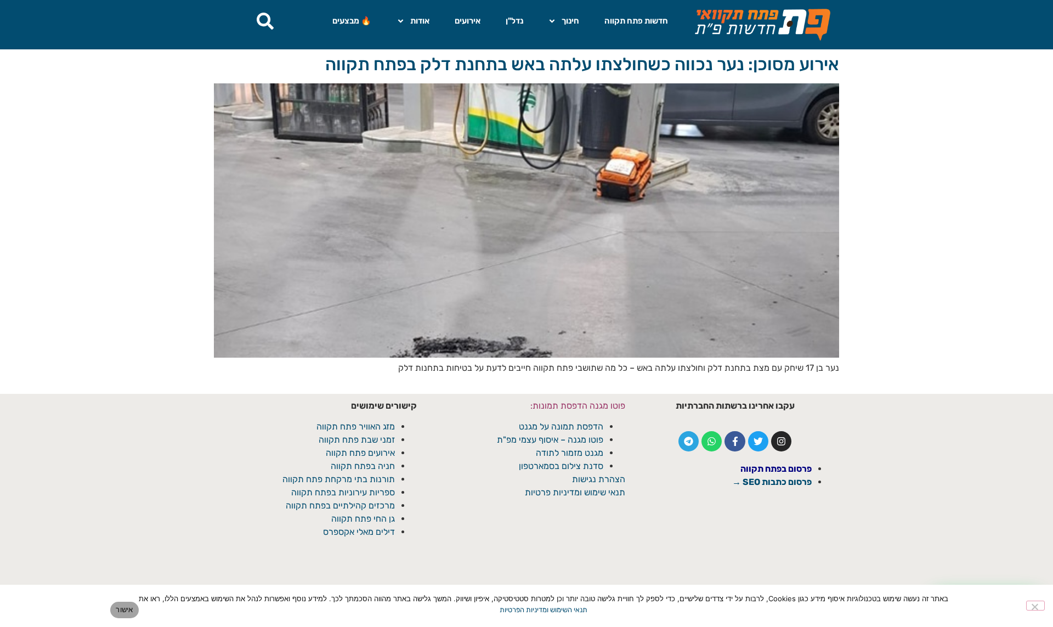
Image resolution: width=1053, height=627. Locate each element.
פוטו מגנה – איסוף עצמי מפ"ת (550, 439)
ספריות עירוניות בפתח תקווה (343, 492)
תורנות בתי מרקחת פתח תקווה (338, 479)
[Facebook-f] (734, 441)
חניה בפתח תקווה (363, 466)
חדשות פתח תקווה (636, 21)
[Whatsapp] (711, 441)
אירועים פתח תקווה (360, 453)
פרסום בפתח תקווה (776, 469)
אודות (419, 21)
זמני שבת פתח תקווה (357, 439)
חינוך (570, 21)
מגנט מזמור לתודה (568, 453)
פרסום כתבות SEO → (772, 482)
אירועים (467, 21)
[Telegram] (688, 441)
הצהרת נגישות (598, 479)
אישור (124, 609)
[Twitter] (758, 441)
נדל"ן (514, 21)
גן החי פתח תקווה (363, 518)
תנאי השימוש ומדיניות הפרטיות (543, 610)
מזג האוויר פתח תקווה (355, 426)
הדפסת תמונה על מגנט (561, 426)
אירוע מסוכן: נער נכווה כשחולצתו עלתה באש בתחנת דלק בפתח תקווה (582, 64)
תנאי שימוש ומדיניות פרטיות (575, 492)
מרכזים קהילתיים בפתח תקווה (340, 505)
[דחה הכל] (1035, 606)
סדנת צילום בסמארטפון (561, 466)
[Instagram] (781, 441)
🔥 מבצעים (351, 21)
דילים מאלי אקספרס (359, 532)
